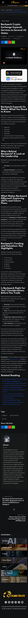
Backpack (4, 415)
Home (2, 10)
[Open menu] (3, 2)
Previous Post (8, 496)
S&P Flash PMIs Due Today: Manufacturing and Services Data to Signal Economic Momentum (13, 402)
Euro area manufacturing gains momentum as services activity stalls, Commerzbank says (13, 396)
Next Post (21, 515)
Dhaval (4, 36)
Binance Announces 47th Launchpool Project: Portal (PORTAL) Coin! (17, 518)
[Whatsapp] (13, 42)
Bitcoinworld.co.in (15, 359)
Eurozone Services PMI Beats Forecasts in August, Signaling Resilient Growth (14, 390)
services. (4, 419)
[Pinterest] (9, 42)
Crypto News (9, 10)
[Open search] (26, 2)
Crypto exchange (14, 415)
